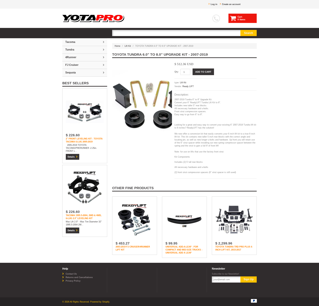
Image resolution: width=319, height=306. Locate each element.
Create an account (231, 4)
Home (117, 46)
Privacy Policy (73, 281)
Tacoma (70, 42)
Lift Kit (128, 46)
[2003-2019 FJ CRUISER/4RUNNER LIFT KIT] (135, 219)
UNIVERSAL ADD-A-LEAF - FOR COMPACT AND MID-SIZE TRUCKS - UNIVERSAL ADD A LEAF (183, 249)
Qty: (176, 71)
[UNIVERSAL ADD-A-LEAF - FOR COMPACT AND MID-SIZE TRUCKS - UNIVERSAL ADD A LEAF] (184, 219)
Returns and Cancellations (79, 277)
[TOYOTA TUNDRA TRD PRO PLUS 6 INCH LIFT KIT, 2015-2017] (234, 219)
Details (71, 157)
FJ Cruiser (71, 64)
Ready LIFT (188, 86)
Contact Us (71, 274)
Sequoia (70, 72)
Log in (214, 4)
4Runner (70, 57)
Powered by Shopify (99, 302)
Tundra (69, 49)
